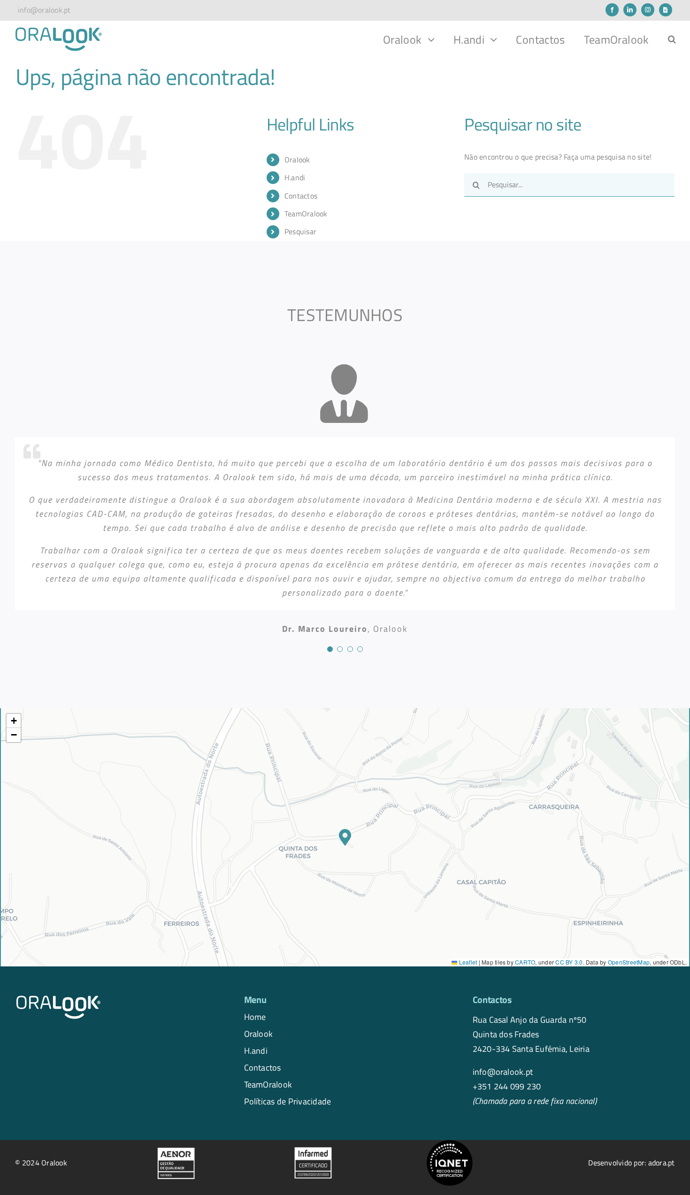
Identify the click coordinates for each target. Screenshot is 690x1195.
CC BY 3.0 (569, 962)
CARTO (525, 962)
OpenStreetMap (629, 962)
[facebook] (612, 9)
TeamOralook (306, 213)
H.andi (256, 1050)
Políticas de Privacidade (287, 1101)
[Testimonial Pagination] (330, 649)
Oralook (258, 1033)
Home (255, 1016)
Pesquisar (300, 231)
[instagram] (647, 9)
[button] (672, 39)
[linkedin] (629, 9)
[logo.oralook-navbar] (58, 30)
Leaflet (467, 962)
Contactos (300, 196)
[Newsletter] (665, 9)
